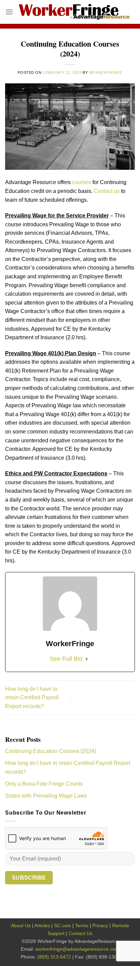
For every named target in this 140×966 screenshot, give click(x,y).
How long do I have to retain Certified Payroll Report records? (32, 697)
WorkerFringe (105, 72)
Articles (42, 925)
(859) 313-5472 (54, 957)
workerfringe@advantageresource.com (77, 949)
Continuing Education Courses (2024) (50, 751)
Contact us (107, 191)
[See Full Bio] (87, 659)
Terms (81, 925)
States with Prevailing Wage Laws (46, 796)
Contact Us (80, 933)
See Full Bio (66, 658)
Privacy (100, 925)
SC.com (62, 925)
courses (81, 182)
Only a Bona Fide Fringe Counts (44, 784)
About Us (21, 925)
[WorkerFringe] (74, 12)
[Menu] (9, 11)
